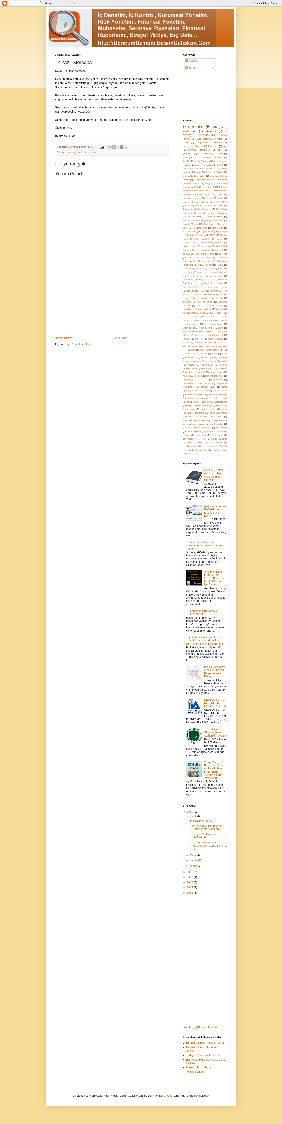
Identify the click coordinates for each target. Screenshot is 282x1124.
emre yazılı (188, 287)
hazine (219, 309)
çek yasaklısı (189, 439)
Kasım (194, 860)
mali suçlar (208, 357)
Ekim (193, 855)
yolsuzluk (187, 427)
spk (215, 398)
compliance (202, 142)
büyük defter (205, 265)
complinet (188, 272)
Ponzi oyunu (204, 209)
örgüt (214, 439)
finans (186, 298)
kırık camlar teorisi (209, 350)
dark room (202, 272)
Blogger (168, 1095)
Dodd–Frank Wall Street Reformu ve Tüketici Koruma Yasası (204, 545)
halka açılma (216, 305)
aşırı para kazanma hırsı (199, 257)
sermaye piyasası (195, 394)
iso (205, 324)
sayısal (204, 390)
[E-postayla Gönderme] (102, 146)
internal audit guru (204, 320)
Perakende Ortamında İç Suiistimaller (202, 612)
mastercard (207, 365)
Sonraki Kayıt (64, 338)
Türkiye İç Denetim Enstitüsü (203, 1055)
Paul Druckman (215, 205)
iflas (197, 316)
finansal (218, 142)
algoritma (205, 250)
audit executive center (209, 138)
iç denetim (193, 126)
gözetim (187, 302)
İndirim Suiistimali (215, 442)
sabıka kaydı (208, 387)
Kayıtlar (193, 61)
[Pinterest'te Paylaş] (126, 147)
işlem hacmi (217, 324)
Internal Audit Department (200, 187)
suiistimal (208, 402)
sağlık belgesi (220, 390)
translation (200, 413)
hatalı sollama (203, 309)
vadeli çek (202, 416)
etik (225, 287)
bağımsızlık (206, 261)
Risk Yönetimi (194, 217)
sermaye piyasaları (199, 150)
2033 (185, 157)
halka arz (200, 305)
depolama (188, 279)
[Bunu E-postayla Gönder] (109, 147)
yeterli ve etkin (216, 424)
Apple (197, 161)
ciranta (211, 268)
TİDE (212, 235)
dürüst (224, 279)
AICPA (186, 161)
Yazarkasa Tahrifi (209, 246)
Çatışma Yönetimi (213, 431)
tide (220, 150)
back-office (221, 257)
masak (191, 365)
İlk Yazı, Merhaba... (200, 820)
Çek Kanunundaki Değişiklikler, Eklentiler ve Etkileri (215, 511)
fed (221, 294)
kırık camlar (189, 350)
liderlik (204, 353)
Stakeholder (209, 224)
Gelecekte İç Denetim (194, 176)
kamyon (187, 331)
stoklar (197, 402)
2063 (195, 157)
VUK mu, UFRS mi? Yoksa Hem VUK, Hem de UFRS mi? (213, 475)
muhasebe (221, 368)
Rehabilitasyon (194, 213)
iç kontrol (198, 146)
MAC (224, 202)
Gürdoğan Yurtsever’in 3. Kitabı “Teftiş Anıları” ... (208, 836)
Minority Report (194, 205)
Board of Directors (204, 165)
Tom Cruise (217, 228)
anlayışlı (219, 250)
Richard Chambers (217, 213)
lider (195, 353)
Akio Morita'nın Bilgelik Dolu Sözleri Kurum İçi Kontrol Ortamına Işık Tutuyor (214, 578)
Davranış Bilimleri (214, 172)
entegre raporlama (209, 287)
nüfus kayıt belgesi (192, 376)
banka (186, 142)
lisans (214, 353)
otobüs (203, 379)
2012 (190, 877)
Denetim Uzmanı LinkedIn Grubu (205, 1042)
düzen (190, 283)
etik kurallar (212, 291)
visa (221, 416)
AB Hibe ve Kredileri (212, 157)
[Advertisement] (112, 303)
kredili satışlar (215, 339)
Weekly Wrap (189, 246)
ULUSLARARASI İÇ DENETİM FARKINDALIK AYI (215, 703)
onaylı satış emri (215, 376)
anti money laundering (194, 254)
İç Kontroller (210, 446)
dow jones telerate (206, 279)
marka (224, 361)
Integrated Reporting (216, 183)
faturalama (209, 294)
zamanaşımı (193, 431)
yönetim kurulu (203, 427)
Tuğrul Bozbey (207, 231)
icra (211, 313)
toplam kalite (208, 409)
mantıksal (211, 361)
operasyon (188, 379)
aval (212, 254)
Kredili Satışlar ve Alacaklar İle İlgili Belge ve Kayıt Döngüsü (214, 671)
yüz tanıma (221, 427)
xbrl (212, 420)
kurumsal (81, 152)
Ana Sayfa (121, 338)
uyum (189, 416)
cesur (220, 265)
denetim (71, 152)
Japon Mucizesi (214, 198)
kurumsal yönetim (215, 346)
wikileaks (202, 420)
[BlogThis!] (113, 147)
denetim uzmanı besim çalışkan (205, 276)
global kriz (218, 298)
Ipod (198, 198)
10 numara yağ (206, 153)
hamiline (187, 309)
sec (225, 146)
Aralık (193, 865)
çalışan (186, 435)
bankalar (191, 261)
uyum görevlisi (207, 135)
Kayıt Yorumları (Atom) (78, 344)
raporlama (188, 383)
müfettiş (190, 372)
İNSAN (198, 442)
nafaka (201, 372)
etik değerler (193, 291)
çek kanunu (217, 435)
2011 (190, 872)
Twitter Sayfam (195, 1071)
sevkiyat (191, 398)
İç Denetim (189, 446)
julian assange (206, 328)
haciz (186, 146)
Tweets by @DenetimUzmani (200, 1027)
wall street (188, 420)
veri (213, 416)
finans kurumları (201, 298)
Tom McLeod (189, 231)
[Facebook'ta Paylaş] (122, 147)
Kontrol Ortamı (190, 202)
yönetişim (188, 153)
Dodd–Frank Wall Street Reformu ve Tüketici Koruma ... (208, 846)
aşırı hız (223, 254)
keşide (186, 339)
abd (225, 246)
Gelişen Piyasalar (203, 179)
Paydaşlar (188, 209)
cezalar (199, 268)
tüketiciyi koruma (218, 413)
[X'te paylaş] (117, 147)
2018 (220, 153)
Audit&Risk (209, 161)
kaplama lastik (203, 331)
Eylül (193, 816)
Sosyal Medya (190, 224)
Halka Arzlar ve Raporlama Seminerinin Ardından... (205, 827)
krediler (198, 339)
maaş (224, 353)
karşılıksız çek (215, 335)
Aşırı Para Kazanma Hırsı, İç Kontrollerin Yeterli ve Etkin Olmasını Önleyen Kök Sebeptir (205, 640)
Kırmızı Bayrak (209, 202)
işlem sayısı (189, 328)
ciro (221, 268)
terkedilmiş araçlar (204, 405)
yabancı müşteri (197, 424)
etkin (197, 294)
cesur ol (187, 268)
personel (217, 379)
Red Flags (221, 209)
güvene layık (205, 302)
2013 (190, 882)
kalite (220, 328)
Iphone (186, 198)
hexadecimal (189, 313)
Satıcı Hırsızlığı (215, 217)
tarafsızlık (222, 402)
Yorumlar (193, 67)
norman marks (216, 372)
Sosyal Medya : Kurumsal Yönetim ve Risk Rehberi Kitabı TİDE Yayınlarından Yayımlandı (215, 770)
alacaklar (191, 250)
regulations (205, 383)
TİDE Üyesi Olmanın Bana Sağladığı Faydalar (215, 732)
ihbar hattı (209, 316)
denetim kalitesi (219, 272)
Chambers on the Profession (199, 168)
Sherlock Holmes (191, 220)
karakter (199, 335)
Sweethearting (199, 228)
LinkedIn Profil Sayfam (199, 1067)
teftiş (188, 405)
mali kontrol (192, 357)
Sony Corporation (214, 220)
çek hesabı (200, 435)
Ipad (220, 194)
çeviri (203, 439)
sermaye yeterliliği (218, 394)
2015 (190, 892)
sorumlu (204, 398)
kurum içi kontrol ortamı (197, 342)
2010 (190, 811)
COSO (220, 165)
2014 (190, 887)
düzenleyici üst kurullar (211, 283)
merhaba (92, 152)
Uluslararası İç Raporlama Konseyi (202, 242)
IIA (215, 127)
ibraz (202, 313)
